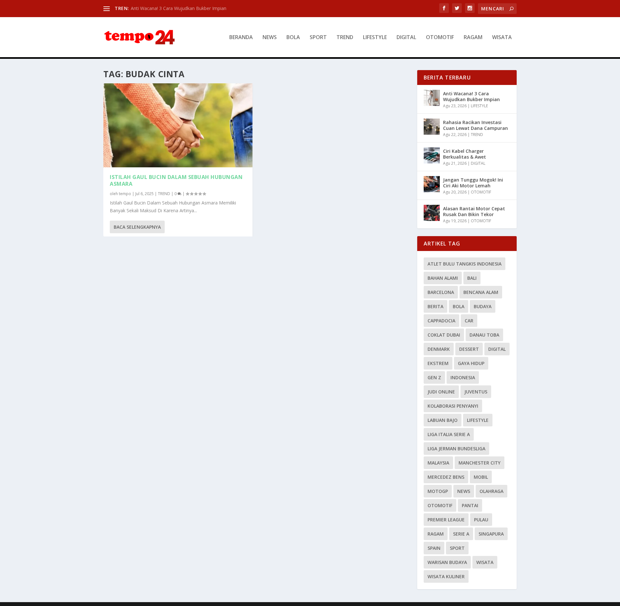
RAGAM (473, 38)
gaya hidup (471, 363)
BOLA (293, 38)
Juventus (475, 392)
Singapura (491, 534)
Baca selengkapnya (137, 227)
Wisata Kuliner (446, 576)
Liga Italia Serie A (449, 434)
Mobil (481, 477)
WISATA (502, 38)
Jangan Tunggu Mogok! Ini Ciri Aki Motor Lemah (473, 183)
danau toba (484, 335)
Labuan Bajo (443, 420)
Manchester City (480, 463)
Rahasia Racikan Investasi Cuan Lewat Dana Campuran (475, 125)
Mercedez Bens (446, 477)
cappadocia (441, 321)
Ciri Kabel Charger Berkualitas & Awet (464, 154)
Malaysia (438, 463)
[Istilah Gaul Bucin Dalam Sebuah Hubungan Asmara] (178, 125)
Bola (458, 306)
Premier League (446, 520)
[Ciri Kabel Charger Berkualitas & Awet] (432, 155)
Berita (435, 306)
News (463, 491)
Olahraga (491, 491)
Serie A (461, 534)
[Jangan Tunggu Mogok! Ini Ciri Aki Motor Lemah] (432, 184)
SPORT (318, 38)
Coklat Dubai (444, 335)
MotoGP (438, 491)
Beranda (241, 38)
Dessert (469, 349)
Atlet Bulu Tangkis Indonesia (464, 264)
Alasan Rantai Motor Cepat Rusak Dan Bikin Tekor (474, 211)
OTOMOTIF (440, 38)
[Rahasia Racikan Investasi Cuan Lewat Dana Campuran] (432, 127)
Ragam (436, 534)
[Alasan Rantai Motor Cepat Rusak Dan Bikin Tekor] (432, 213)
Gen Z (434, 377)
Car (469, 321)
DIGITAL (406, 38)
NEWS (270, 38)
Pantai (470, 505)
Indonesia (462, 377)
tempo (125, 193)
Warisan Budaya (447, 562)
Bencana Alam (480, 292)
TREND (344, 38)
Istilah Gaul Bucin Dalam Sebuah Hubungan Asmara (176, 180)
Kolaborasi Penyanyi (453, 406)
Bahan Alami (443, 278)
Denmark (439, 349)
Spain (434, 548)
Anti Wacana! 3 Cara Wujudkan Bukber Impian (178, 8)
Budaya (482, 306)
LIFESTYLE (375, 38)
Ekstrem (438, 363)
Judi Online (441, 392)
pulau (481, 520)
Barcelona (441, 292)
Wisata (484, 562)
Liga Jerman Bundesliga (456, 448)
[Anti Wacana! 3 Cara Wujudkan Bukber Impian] (432, 98)
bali (472, 278)
